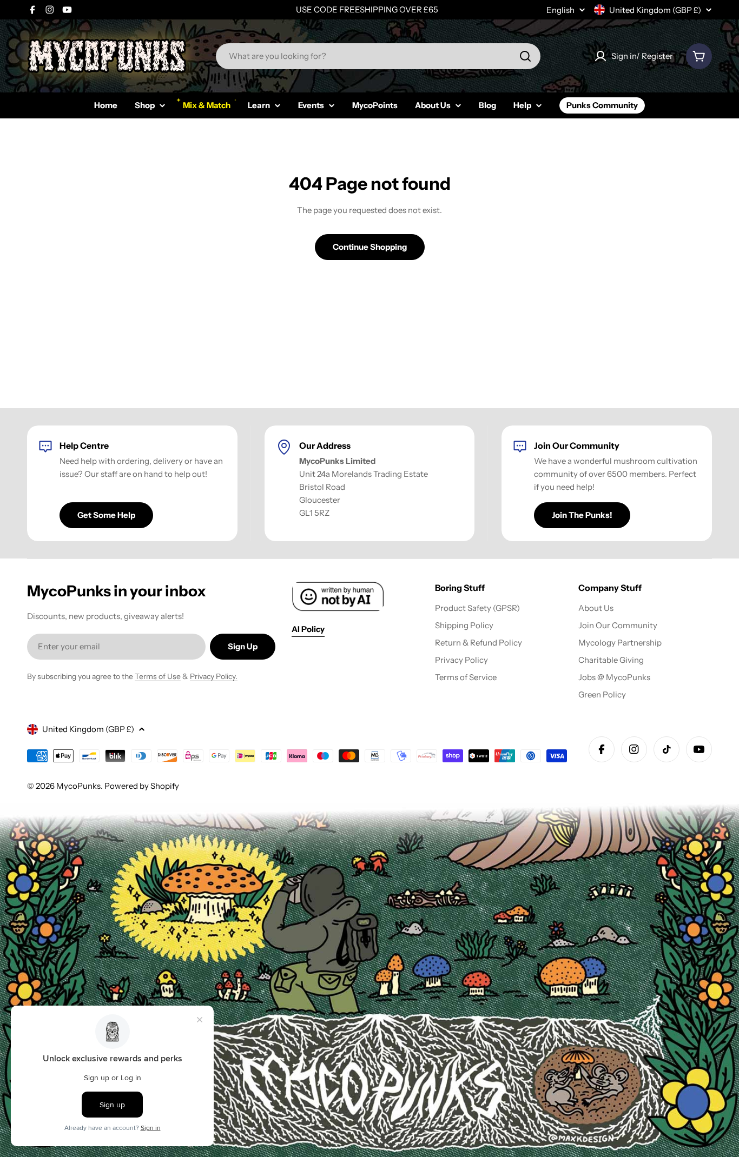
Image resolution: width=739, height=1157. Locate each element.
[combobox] (378, 56)
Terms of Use (158, 676)
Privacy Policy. (213, 676)
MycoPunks (78, 786)
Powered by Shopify (141, 786)
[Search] (525, 56)
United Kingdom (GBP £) (655, 10)
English (560, 10)
